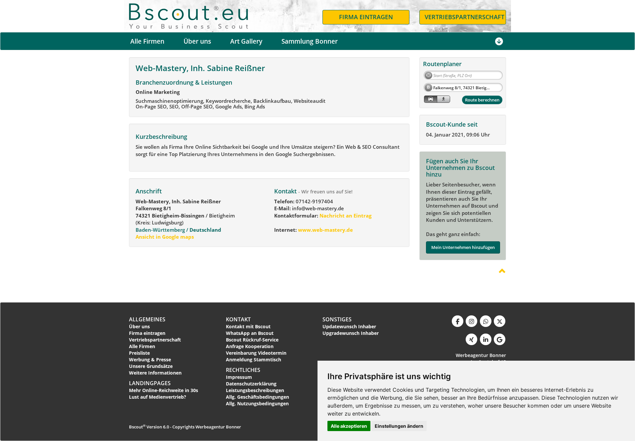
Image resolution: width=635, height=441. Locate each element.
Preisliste (139, 353)
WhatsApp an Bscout (250, 333)
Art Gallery (246, 41)
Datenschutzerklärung (251, 384)
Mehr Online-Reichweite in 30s (163, 390)
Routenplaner (442, 64)
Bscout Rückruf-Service (252, 340)
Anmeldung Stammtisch (253, 359)
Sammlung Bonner (309, 41)
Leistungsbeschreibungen (255, 390)
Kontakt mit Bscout (248, 326)
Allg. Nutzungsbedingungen (257, 403)
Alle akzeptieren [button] (349, 426)
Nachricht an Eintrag (344, 215)
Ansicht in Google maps (165, 236)
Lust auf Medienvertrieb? (157, 397)
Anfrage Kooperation (250, 346)
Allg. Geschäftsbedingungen (257, 397)
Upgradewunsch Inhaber (350, 333)
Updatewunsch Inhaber (349, 326)
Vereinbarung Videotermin (256, 353)
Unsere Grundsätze (151, 366)
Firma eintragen (147, 333)
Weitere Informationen (155, 373)
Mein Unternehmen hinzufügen (463, 247)
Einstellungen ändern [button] (399, 426)
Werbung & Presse (150, 359)
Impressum (239, 377)
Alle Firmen (147, 41)
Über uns (197, 41)
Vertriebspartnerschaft (155, 340)
